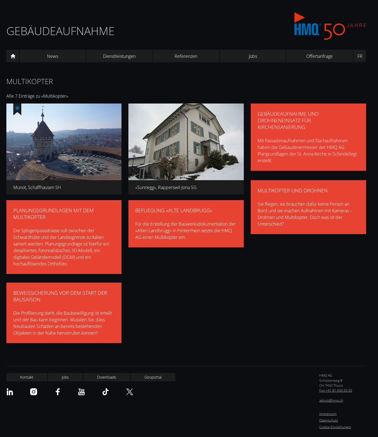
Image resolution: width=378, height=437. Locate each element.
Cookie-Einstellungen (335, 427)
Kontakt (26, 377)
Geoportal (153, 377)
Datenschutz (328, 420)
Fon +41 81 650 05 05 (335, 390)
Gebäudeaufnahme (60, 30)
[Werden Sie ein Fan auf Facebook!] (57, 391)
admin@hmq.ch (331, 400)
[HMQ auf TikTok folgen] (105, 391)
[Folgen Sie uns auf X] (129, 391)
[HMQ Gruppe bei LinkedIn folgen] (9, 391)
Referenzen (186, 56)
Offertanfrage (319, 56)
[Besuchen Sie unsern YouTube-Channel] (81, 391)
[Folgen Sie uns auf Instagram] (33, 391)
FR (360, 56)
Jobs (253, 56)
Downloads (106, 377)
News (52, 56)
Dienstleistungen (119, 56)
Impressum (328, 413)
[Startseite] (12, 56)
